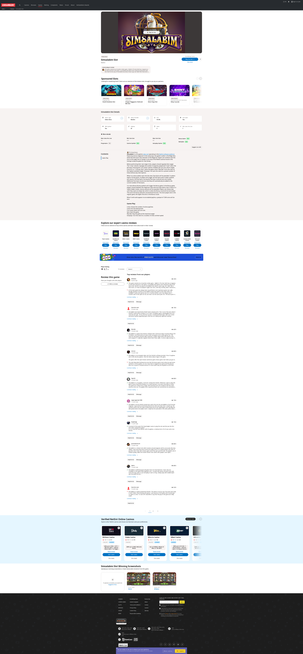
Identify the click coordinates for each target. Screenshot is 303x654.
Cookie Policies (173, 613)
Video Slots (108, 119)
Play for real (189, 59)
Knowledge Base (134, 599)
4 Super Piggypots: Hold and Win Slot (134, 102)
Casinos (120, 599)
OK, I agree (180, 651)
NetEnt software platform (166, 154)
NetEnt (133, 119)
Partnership (147, 599)
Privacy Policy (133, 607)
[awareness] (127, 639)
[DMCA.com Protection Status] (123, 645)
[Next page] (157, 511)
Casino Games (122, 602)
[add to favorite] (119, 528)
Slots (120, 605)
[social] (161, 644)
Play (105, 245)
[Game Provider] (147, 118)
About (146, 602)
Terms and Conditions (135, 605)
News (119, 613)
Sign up (182, 602)
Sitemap (147, 610)
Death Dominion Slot (109, 102)
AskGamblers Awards (82, 5)
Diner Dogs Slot (152, 102)
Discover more (190, 519)
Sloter (130, 589)
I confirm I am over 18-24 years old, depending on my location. (172, 605)
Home (3, 9)
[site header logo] (8, 5)
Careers (146, 607)
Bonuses (120, 607)
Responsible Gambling (135, 613)
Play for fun (152, 32)
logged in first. (112, 584)
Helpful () (131, 301)
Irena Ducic (134, 152)
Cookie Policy (133, 610)
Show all (198, 257)
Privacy (166, 613)
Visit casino (111, 554)
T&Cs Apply (190, 62)
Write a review (113, 284)
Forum (120, 610)
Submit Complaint (134, 602)
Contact (146, 605)
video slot (146, 154)
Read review (105, 242)
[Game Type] (121, 118)
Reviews (12, 9)
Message (138, 301)
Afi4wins (156, 589)
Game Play (105, 158)
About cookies (168, 651)
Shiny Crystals (175, 102)
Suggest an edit (196, 147)
